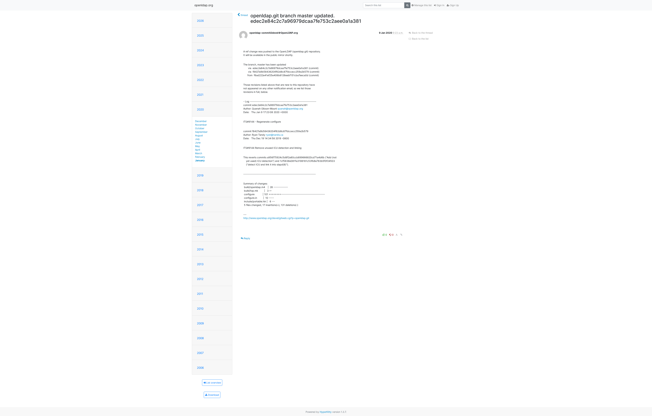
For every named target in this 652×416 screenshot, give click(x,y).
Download (213, 394)
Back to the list (420, 38)
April (197, 149)
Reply (246, 238)
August (199, 135)
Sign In (440, 5)
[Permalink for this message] (401, 235)
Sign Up (454, 5)
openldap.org (203, 5)
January (200, 160)
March (198, 153)
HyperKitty (326, 411)
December (201, 121)
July (197, 139)
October (199, 128)
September (201, 131)
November (201, 124)
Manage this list (423, 5)
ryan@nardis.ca (274, 134)
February (200, 156)
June (198, 142)
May (197, 146)
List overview (213, 382)
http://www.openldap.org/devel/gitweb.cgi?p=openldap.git (276, 218)
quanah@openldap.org (290, 108)
